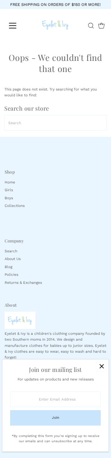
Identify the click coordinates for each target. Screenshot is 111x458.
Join (55, 417)
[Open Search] (91, 25)
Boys (9, 198)
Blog (8, 267)
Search (11, 251)
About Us (13, 259)
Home (10, 182)
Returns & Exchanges (23, 282)
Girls (9, 190)
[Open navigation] (16, 25)
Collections (15, 206)
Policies (11, 274)
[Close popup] (101, 366)
